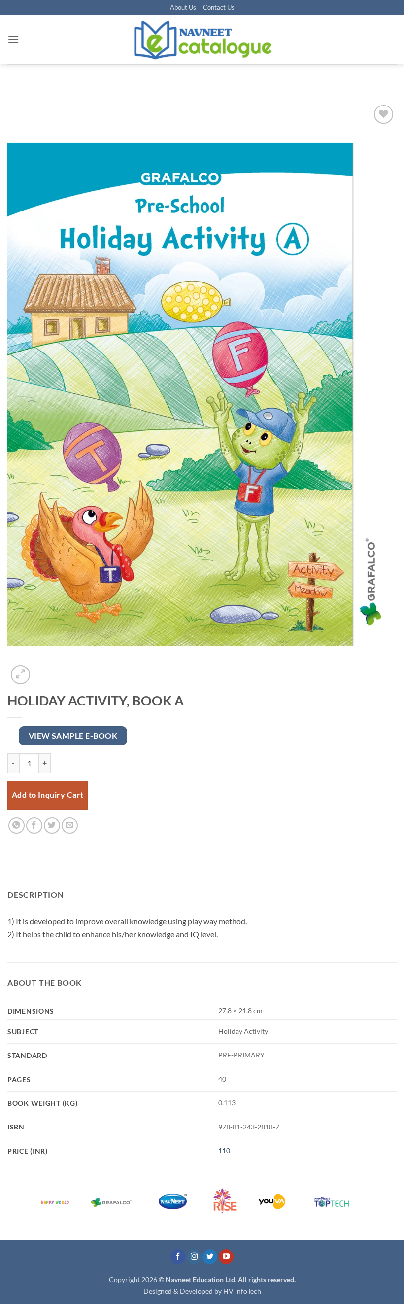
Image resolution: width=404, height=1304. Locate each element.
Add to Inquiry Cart (48, 794)
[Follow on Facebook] (177, 1257)
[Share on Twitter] (52, 825)
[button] (13, 40)
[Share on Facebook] (34, 825)
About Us (183, 7)
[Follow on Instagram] (194, 1257)
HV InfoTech (242, 1291)
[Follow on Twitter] (209, 1257)
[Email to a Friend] (70, 825)
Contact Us (219, 7)
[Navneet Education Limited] (202, 39)
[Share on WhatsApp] (16, 825)
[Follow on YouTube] (226, 1257)
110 (224, 1150)
